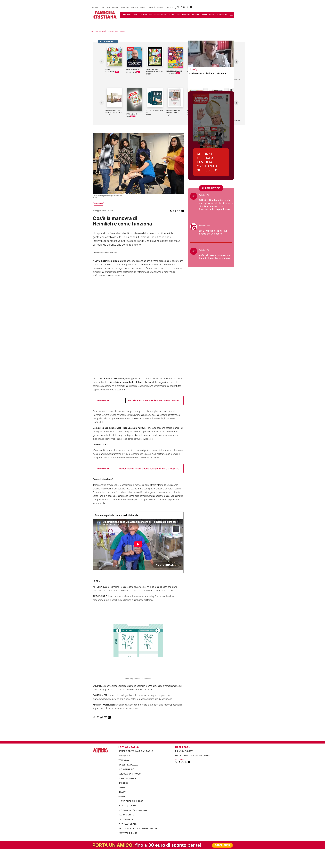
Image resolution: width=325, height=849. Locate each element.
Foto (102, 7)
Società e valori (199, 15)
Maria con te (126, 815)
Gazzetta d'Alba (128, 765)
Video (108, 7)
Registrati (160, 7)
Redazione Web (204, 225)
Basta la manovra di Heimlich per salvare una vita (153, 400)
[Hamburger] (231, 14)
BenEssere (124, 755)
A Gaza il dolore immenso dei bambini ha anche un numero (215, 257)
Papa (136, 15)
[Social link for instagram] (184, 7)
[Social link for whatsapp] (188, 7)
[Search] (175, 8)
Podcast (115, 7)
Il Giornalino (126, 769)
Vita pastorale (127, 806)
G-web (122, 796)
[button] (167, 211)
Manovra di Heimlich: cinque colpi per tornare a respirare (149, 468)
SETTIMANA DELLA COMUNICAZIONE (137, 828)
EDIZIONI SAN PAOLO (129, 778)
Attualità (127, 15)
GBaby (122, 792)
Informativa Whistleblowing (192, 755)
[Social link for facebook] (181, 7)
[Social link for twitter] (178, 7)
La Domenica (126, 819)
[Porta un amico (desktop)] (162, 845)
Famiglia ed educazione (179, 15)
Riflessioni (95, 7)
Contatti (143, 7)
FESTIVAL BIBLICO (128, 833)
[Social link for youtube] (191, 7)
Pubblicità (151, 7)
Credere (123, 783)
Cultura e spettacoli (218, 15)
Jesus (121, 787)
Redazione (169, 7)
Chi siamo (134, 7)
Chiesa (144, 15)
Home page (94, 31)
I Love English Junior (130, 801)
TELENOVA (124, 760)
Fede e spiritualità (157, 15)
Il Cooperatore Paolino (132, 810)
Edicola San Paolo (129, 774)
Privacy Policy (124, 7)
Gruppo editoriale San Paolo (135, 751)
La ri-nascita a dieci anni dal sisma (207, 73)
